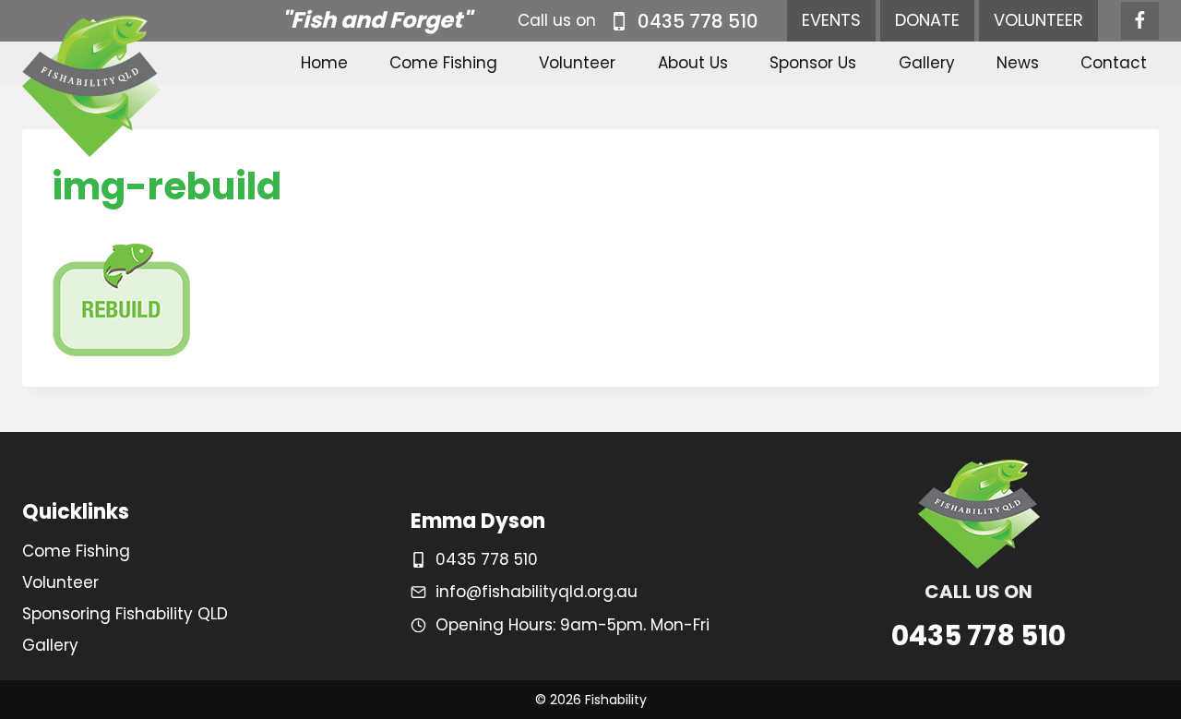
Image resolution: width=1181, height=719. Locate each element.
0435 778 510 (486, 559)
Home (324, 63)
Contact (1113, 63)
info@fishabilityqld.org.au (536, 592)
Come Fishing (443, 63)
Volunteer (577, 63)
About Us (693, 63)
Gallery (927, 63)
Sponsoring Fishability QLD (125, 614)
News (1017, 63)
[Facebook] (1140, 21)
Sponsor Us (812, 63)
